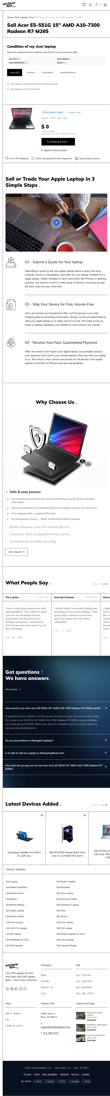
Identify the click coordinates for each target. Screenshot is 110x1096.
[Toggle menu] (105, 5)
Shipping (64, 1074)
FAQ (7, 1019)
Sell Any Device (85, 993)
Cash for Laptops (14, 922)
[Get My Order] (96, 5)
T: (49, 1032)
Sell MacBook (63, 887)
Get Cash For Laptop (16, 928)
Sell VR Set (61, 916)
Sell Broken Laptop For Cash (70, 933)
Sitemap (85, 1074)
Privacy (27, 1074)
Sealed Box (14, 72)
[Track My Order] (84, 5)
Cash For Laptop (64, 922)
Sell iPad (60, 910)
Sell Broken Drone (15, 893)
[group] (24, 838)
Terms (37, 1074)
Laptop (23, 17)
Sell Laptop (11, 881)
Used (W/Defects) (68, 72)
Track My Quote (14, 1025)
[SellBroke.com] (9, 5)
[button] (104, 584)
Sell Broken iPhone (15, 904)
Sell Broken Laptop (65, 881)
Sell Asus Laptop (64, 893)
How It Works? (13, 1013)
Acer (31, 17)
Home (10, 17)
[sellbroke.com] (12, 967)
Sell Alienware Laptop (67, 904)
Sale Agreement (49, 1074)
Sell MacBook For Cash (17, 939)
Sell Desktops (84, 981)
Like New (31, 72)
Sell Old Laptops (14, 945)
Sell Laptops (83, 975)
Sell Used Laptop (65, 939)
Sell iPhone (11, 898)
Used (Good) (47, 72)
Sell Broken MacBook (16, 887)
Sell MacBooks (84, 987)
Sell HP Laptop (13, 933)
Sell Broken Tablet (15, 916)
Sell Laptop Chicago (66, 945)
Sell (16, 17)
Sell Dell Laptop (64, 928)
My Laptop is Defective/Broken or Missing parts (34, 83)
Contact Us (47, 987)
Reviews (45, 981)
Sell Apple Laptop (15, 910)
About (44, 975)
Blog (43, 993)
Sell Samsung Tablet (66, 898)
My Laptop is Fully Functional (25, 89)
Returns (75, 1074)
